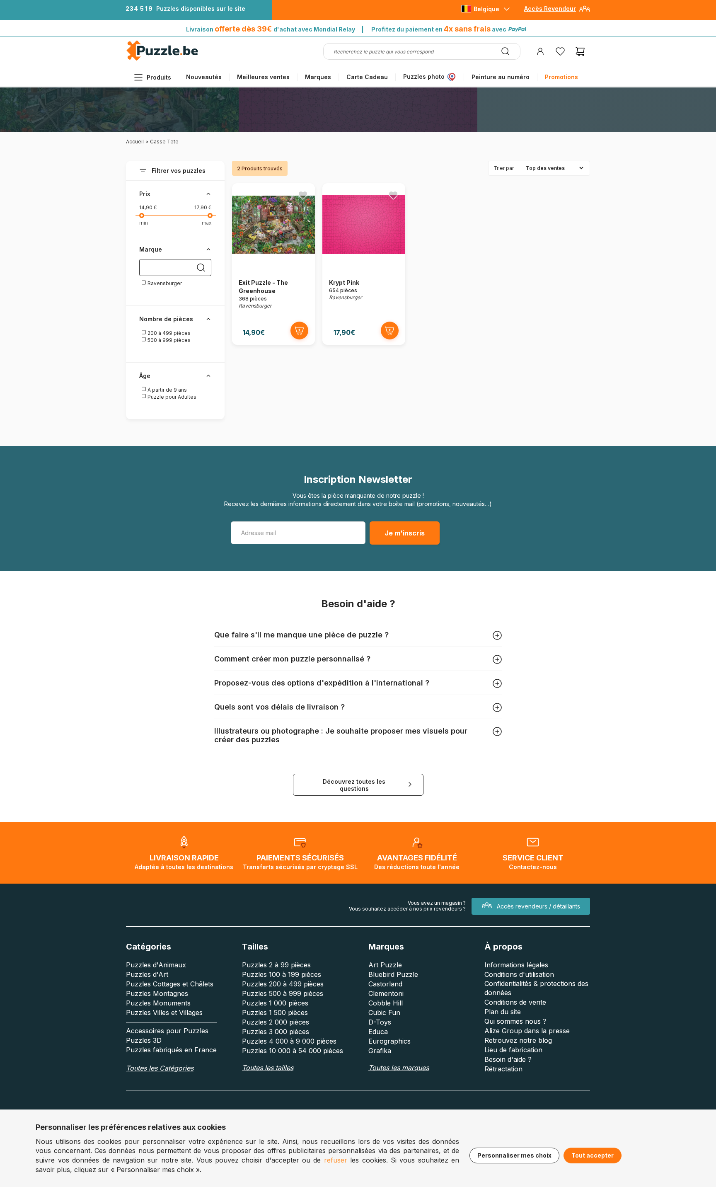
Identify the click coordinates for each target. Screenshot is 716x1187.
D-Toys (379, 1022)
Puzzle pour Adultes (171, 397)
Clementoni (386, 993)
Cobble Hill (385, 1003)
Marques (318, 76)
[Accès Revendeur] (584, 11)
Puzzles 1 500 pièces (275, 1012)
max (206, 223)
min (143, 223)
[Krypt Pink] (363, 263)
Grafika (379, 1050)
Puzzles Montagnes (157, 993)
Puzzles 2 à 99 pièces (276, 965)
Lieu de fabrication (513, 1050)
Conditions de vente (515, 1002)
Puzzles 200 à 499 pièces (283, 984)
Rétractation (503, 1069)
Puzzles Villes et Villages (164, 1012)
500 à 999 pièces (168, 340)
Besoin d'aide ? (508, 1059)
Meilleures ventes (263, 76)
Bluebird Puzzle (393, 974)
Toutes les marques (398, 1067)
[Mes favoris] (560, 51)
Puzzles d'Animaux (156, 965)
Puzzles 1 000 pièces (275, 1003)
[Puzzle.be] (162, 59)
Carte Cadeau (367, 76)
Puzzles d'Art (147, 974)
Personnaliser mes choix (514, 1155)
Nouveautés (204, 76)
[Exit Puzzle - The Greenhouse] (273, 263)
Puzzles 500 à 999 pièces (282, 993)
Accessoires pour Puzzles (167, 1031)
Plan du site (502, 1012)
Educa (378, 1031)
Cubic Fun (384, 1012)
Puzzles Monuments (158, 1003)
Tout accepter (592, 1155)
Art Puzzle (385, 965)
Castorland (385, 984)
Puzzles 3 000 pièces (275, 1031)
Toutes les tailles (267, 1067)
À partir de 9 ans (166, 390)
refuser (335, 1160)
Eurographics (389, 1041)
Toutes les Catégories (160, 1068)
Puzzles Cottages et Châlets (169, 984)
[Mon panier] (580, 51)
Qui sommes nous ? (515, 1021)
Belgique (486, 8)
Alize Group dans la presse (527, 1031)
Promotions (561, 76)
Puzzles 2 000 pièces (275, 1022)
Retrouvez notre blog (518, 1040)
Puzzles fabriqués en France (171, 1050)
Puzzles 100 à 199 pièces (281, 974)
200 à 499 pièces (168, 333)
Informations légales (516, 965)
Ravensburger (164, 283)
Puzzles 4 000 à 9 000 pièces (289, 1041)
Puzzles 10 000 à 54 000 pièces (292, 1050)
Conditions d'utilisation (519, 974)
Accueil (135, 141)
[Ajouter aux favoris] (303, 195)
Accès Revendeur (550, 8)
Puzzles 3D (144, 1040)
